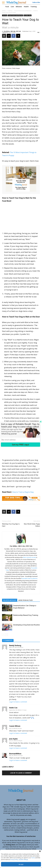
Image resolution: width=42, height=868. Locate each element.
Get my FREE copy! (20, 444)
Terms (33, 858)
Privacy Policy (14, 859)
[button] (40, 851)
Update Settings (23, 859)
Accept (21, 864)
